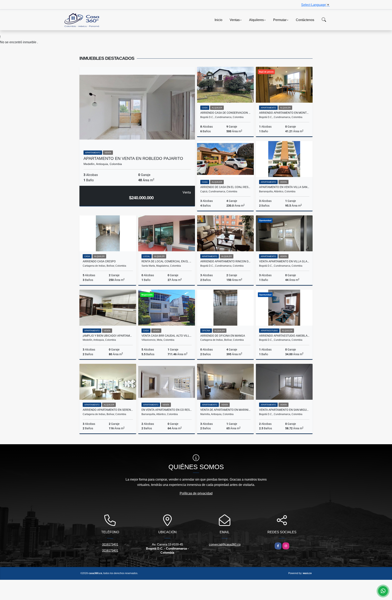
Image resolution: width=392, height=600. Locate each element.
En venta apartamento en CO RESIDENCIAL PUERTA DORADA (166, 409)
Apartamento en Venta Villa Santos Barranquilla (284, 187)
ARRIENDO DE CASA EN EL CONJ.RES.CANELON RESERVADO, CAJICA (225, 187)
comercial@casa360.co (225, 544)
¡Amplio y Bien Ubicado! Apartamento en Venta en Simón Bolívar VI (108, 335)
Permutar (279, 19)
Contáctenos (305, 19)
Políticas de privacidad (196, 493)
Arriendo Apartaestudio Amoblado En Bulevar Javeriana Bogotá (284, 335)
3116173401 (110, 544)
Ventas (235, 19)
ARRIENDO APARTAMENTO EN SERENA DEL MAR (108, 409)
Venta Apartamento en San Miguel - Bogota (284, 409)
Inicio (218, 19)
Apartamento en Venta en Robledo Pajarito (133, 158)
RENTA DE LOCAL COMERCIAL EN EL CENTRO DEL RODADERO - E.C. (166, 261)
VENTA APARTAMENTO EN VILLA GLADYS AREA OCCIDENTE (284, 261)
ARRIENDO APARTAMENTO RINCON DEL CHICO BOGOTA (225, 261)
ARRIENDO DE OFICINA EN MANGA (222, 335)
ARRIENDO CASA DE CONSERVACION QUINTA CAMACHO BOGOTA (225, 112)
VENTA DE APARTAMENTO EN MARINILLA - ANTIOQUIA (225, 409)
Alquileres (256, 19)
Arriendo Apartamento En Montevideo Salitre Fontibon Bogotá (284, 112)
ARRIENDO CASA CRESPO (99, 261)
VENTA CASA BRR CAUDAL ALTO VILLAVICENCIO (166, 335)
